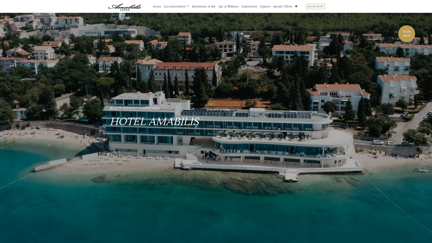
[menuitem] (156, 6)
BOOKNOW (407, 33)
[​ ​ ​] (130, 139)
